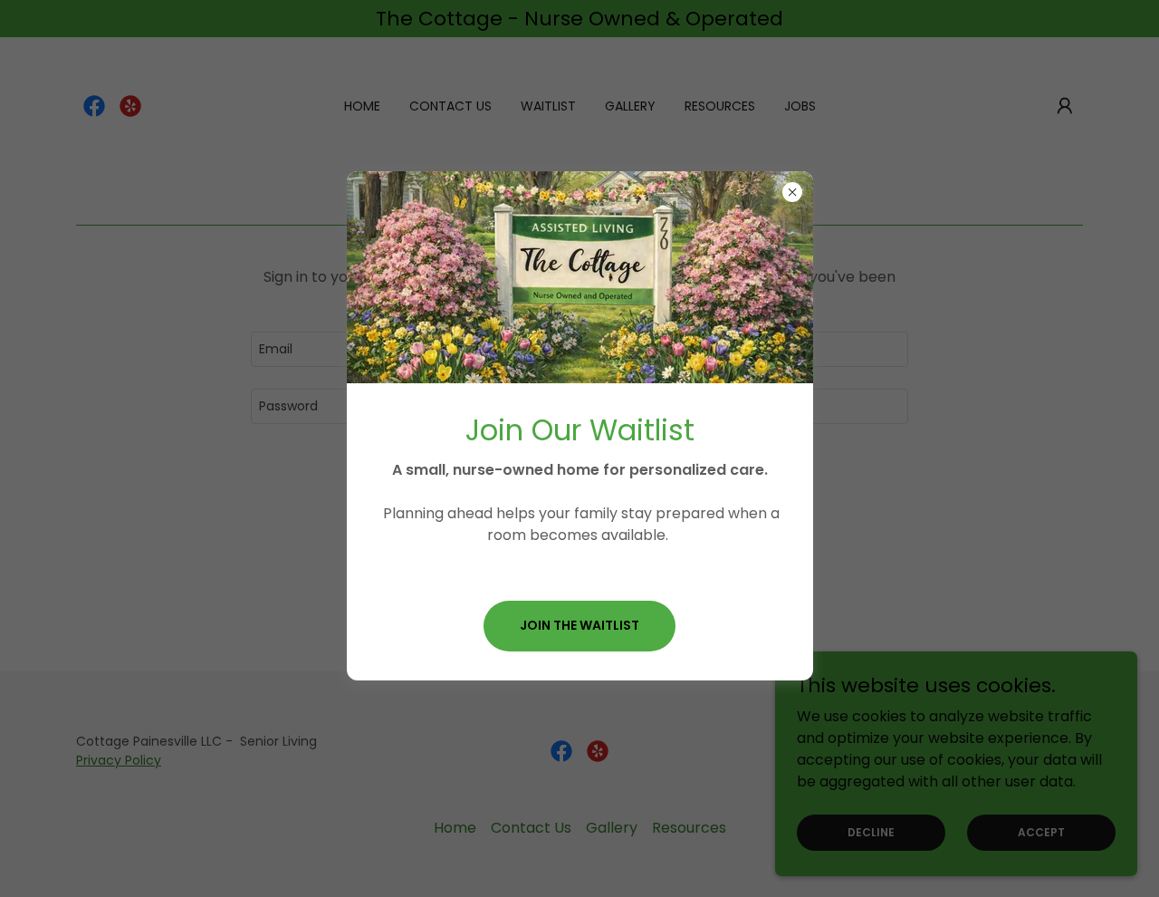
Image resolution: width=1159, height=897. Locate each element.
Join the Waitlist (579, 625)
